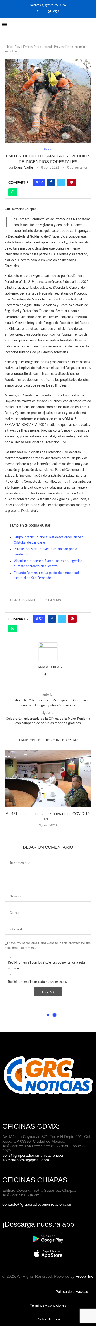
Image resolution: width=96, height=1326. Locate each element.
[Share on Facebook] (51, 182)
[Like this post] (41, 182)
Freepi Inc (84, 1276)
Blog (17, 47)
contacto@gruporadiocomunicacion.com (37, 1204)
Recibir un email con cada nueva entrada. (37, 982)
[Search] (91, 25)
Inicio (8, 47)
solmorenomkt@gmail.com (26, 1160)
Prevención (53, 600)
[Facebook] (37, 11)
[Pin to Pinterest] (71, 182)
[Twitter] (43, 11)
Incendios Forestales (22, 600)
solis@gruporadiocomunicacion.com (33, 1155)
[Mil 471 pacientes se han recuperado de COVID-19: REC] (48, 778)
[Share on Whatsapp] (12, 192)
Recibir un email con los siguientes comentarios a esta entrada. (46, 965)
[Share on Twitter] (61, 182)
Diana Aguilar (23, 167)
